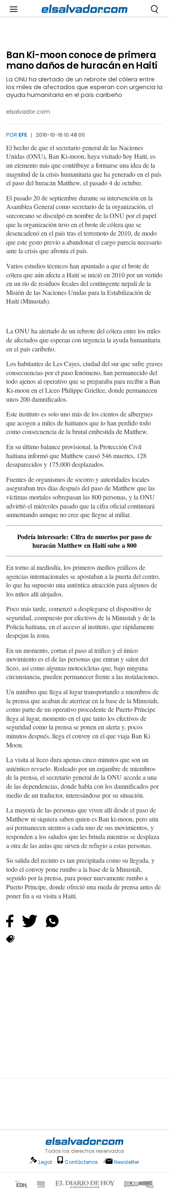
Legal (45, 1162)
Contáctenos (81, 1162)
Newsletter (126, 1162)
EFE (22, 135)
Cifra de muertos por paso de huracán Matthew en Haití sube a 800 (92, 541)
